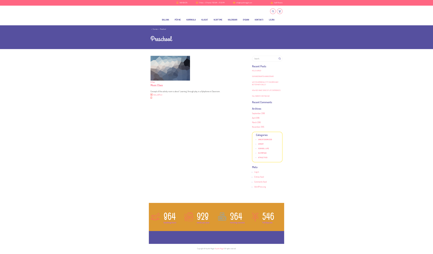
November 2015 (258, 127)
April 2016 (255, 118)
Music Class (157, 85)
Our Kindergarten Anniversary (263, 76)
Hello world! (256, 71)
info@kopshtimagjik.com (244, 3)
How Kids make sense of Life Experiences (266, 90)
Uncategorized (265, 139)
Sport (261, 144)
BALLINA (165, 19)
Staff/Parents (278, 3)
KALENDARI (232, 19)
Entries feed (259, 177)
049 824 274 (183, 3)
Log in (256, 172)
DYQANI (246, 19)
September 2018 (258, 113)
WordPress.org (260, 186)
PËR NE (178, 19)
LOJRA (271, 19)
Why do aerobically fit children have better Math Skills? (265, 83)
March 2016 (256, 122)
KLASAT (204, 19)
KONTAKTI (259, 19)
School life (263, 148)
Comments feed (260, 182)
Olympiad (262, 153)
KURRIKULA (191, 19)
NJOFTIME (218, 19)
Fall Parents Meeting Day (261, 96)
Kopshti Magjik (219, 248)
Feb (153, 82)
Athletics (263, 157)
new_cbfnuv (157, 94)
